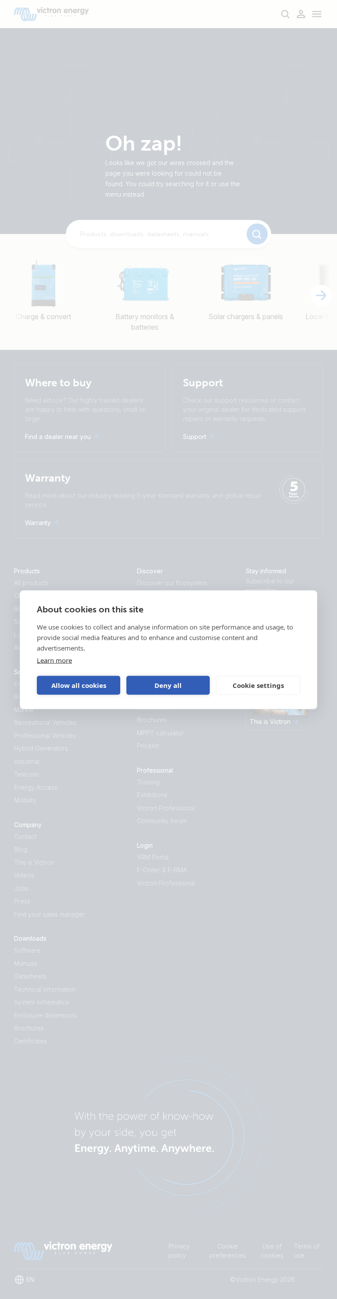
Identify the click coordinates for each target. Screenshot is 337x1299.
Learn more (54, 659)
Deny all (168, 685)
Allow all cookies (78, 685)
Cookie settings (258, 685)
